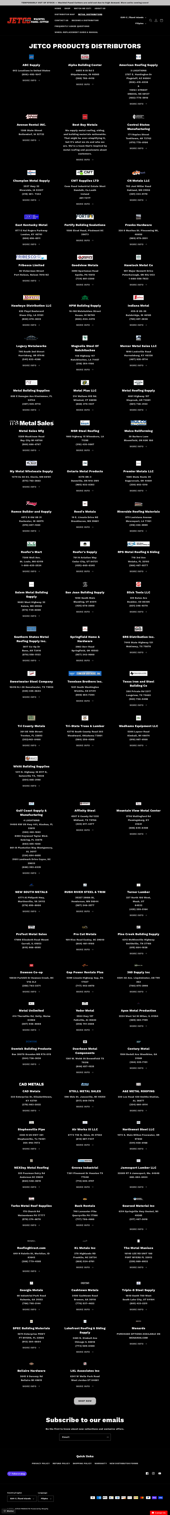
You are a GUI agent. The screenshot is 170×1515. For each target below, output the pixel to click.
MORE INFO (29, 80)
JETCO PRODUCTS (22, 1509)
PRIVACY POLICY (41, 1463)
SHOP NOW (85, 1401)
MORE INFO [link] (136, 745)
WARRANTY (101, 1463)
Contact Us (160, 1513)
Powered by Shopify (39, 1509)
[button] (150, 20)
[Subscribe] (107, 1437)
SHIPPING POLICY (82, 1463)
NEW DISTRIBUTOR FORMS (124, 1463)
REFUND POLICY (61, 1463)
